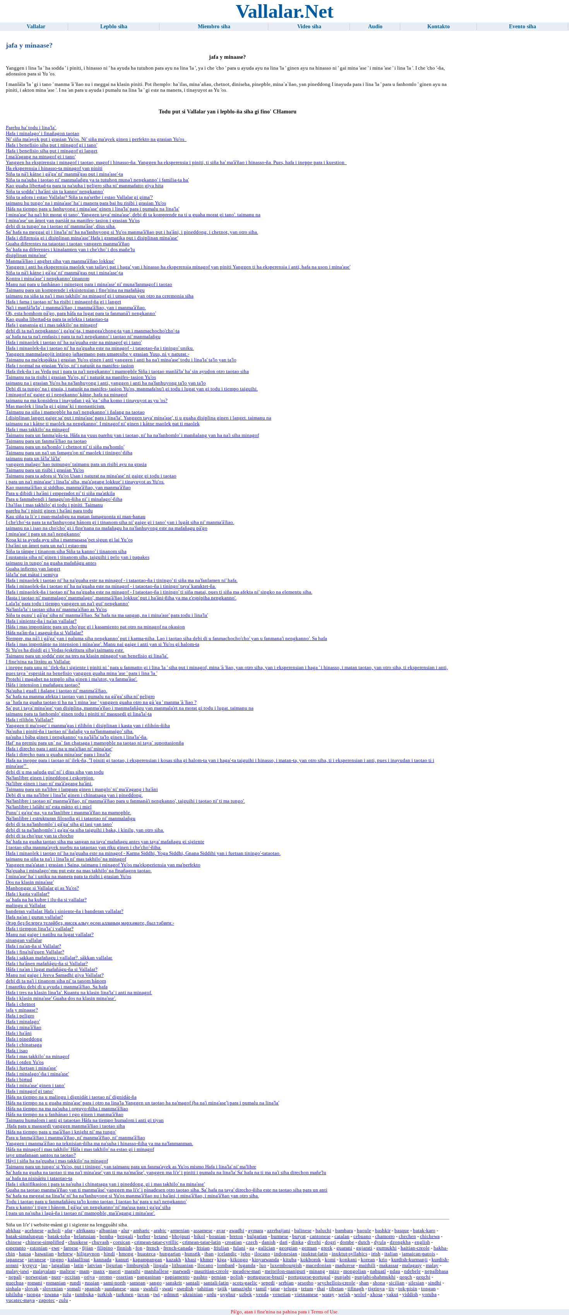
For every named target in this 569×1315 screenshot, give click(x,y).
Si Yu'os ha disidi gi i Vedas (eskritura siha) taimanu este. (65, 650)
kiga (221, 1259)
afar (68, 1230)
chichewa (430, 1236)
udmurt (171, 1294)
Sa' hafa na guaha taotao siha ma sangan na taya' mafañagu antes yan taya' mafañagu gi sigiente (105, 841)
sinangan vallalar (24, 940)
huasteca (146, 1254)
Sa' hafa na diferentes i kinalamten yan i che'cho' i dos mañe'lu (70, 249)
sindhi (434, 1283)
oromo (105, 1277)
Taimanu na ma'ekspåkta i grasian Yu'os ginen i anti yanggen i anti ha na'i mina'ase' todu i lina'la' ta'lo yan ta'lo (121, 360)
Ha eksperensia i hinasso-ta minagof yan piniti (54, 168)
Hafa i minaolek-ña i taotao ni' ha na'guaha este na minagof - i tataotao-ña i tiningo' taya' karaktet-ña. (111, 586)
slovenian (53, 1288)
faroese (70, 1248)
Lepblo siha (113, 26)
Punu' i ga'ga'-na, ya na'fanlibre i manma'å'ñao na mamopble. (68, 812)
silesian (416, 1283)
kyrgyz (29, 1265)
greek (326, 1248)
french (152, 1248)
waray (328, 1294)
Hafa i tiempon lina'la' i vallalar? (40, 928)
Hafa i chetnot (20, 1004)
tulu (67, 1294)
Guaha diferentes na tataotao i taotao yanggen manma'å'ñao (68, 244)
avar (220, 1230)
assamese (203, 1230)
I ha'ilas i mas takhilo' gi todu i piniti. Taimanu (54, 505)
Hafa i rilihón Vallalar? (29, 720)
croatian (233, 1242)
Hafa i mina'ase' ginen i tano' (35, 1085)
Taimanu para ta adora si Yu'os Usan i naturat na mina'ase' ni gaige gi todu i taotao (91, 476)
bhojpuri (181, 1236)
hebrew (65, 1254)
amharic (141, 1230)
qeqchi (423, 1277)
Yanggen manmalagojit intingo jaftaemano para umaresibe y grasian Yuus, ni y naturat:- (97, 354)
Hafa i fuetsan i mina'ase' (31, 1068)
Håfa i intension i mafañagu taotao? (43, 685)
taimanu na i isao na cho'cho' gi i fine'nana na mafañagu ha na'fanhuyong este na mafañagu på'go (106, 528)
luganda (246, 1265)
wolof (360, 1294)
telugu (290, 1288)
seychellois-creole (336, 1283)
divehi (314, 1242)
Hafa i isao (17, 1050)
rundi (75, 1283)
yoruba (429, 1294)
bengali (125, 1236)
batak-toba (59, 1236)
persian (218, 1277)
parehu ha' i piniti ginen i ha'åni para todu (49, 511)
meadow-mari (247, 1271)
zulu (63, 1300)
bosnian (217, 1236)
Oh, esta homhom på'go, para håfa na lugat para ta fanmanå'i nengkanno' (81, 313)
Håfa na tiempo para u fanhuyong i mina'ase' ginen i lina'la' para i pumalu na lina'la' (92, 209)
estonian (39, 1248)
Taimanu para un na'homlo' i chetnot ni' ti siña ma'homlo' (65, 447)
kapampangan (147, 1259)
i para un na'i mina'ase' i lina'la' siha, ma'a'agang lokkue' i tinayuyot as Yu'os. (85, 482)
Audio (375, 26)
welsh (344, 1294)
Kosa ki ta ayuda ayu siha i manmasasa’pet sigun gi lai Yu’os (69, 540)
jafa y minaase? (22, 1010)
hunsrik (193, 1254)
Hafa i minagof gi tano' (29, 1091)
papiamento (177, 1277)
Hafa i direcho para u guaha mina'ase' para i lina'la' (58, 754)
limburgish (138, 1265)
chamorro (385, 1236)
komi (330, 1259)
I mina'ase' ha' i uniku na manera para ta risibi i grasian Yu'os (68, 876)
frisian (203, 1248)
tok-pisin (407, 1288)
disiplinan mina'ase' (26, 255)
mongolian (354, 1271)
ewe (55, 1248)
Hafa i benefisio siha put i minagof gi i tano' (51, 145)
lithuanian (183, 1265)
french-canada (178, 1248)
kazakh (173, 1259)
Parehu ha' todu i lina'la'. (31, 127)
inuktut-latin (314, 1254)
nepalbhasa (436, 1271)
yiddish (410, 1294)
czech (252, 1242)
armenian (180, 1230)
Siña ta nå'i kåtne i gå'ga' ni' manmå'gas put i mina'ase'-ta (64, 174)
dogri (330, 1242)
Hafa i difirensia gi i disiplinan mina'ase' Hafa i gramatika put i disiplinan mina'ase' (92, 238)
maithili (367, 1265)
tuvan (143, 1294)
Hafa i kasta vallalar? (28, 894)
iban (209, 1254)
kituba (289, 1259)
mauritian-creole (211, 1271)
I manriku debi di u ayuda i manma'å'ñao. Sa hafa (57, 987)
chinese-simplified (45, 1242)
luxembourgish (286, 1265)
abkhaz (13, 1230)
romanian (56, 1283)
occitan (72, 1277)
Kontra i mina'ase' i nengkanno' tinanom (47, 278)
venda (262, 1294)
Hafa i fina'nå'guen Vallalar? (35, 952)
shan (364, 1283)
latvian (94, 1265)
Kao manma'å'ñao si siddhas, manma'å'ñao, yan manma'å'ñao (68, 487)
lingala (160, 1265)
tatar (275, 1288)
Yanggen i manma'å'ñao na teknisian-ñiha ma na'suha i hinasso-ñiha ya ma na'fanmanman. (99, 1143)
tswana (52, 1294)
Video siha (309, 26)
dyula (380, 1242)
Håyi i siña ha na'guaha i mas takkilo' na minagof (57, 1161)
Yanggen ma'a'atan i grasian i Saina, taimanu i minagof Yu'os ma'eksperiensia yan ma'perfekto (103, 865)
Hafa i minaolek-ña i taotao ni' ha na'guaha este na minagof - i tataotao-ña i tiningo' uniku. (100, 348)
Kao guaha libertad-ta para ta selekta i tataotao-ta (57, 319)
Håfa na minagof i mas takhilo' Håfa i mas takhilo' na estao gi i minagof (80, 1149)
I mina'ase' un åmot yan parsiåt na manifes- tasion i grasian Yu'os (73, 220)
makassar (388, 1265)
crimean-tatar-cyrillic (156, 1242)
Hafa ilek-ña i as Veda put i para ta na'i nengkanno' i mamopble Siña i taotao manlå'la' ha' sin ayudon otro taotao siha (127, 371)
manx (99, 1271)
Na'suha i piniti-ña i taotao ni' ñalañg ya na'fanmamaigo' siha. (70, 731)
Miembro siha (214, 26)
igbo (245, 1254)
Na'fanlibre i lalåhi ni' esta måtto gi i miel (49, 807)
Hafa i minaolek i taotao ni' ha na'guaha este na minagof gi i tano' (74, 342)
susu (134, 1288)
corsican (121, 1242)
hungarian (170, 1254)
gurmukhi (386, 1248)
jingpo (57, 1259)
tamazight (241, 1288)
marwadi (181, 1271)
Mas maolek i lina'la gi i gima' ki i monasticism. (55, 406)
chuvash (100, 1242)
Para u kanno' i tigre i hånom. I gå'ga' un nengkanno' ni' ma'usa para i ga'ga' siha (88, 1207)
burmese (279, 1236)
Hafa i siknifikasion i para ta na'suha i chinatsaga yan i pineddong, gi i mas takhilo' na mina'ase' (105, 1184)
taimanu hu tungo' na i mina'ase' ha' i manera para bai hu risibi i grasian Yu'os (86, 203)
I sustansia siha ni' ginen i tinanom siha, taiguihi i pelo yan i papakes (77, 557)
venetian (282, 1294)
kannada (102, 1259)
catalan (342, 1236)
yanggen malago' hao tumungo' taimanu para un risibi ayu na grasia (76, 464)
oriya (89, 1277)
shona (379, 1283)
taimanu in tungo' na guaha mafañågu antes (51, 563)
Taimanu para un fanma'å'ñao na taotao (46, 441)
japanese (15, 1259)
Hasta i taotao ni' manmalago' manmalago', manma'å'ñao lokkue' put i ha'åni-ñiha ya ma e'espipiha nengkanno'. (121, 598)
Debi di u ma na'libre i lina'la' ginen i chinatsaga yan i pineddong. (74, 795)
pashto (200, 1277)
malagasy (412, 1265)
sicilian (396, 1283)
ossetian (124, 1277)
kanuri (122, 1259)
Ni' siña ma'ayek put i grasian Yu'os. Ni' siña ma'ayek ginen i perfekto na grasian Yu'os (96, 139)
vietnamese (306, 1294)
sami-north (114, 1283)
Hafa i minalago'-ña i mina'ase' (37, 1074)
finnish (124, 1248)
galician (266, 1248)
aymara (255, 1230)
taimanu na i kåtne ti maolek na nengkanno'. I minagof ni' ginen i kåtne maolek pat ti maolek (103, 423)
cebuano (362, 1236)
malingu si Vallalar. (26, 905)
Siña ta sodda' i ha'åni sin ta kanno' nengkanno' (55, 191)
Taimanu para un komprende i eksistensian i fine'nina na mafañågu (75, 290)
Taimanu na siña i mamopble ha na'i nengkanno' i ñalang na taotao (75, 412)
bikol (199, 1236)
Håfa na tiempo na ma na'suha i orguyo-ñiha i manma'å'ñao (67, 1108)
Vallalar (36, 26)
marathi (133, 1271)
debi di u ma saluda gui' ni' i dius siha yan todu (55, 772)
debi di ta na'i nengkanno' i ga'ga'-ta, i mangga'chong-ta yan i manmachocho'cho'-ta (93, 331)
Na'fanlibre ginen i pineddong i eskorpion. (50, 778)
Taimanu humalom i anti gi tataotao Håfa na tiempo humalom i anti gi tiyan (85, 1120)
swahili (150, 1288)
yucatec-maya (20, 1300)
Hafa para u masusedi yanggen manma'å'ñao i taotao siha (65, 1126)
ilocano (262, 1254)
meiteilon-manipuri (285, 1271)
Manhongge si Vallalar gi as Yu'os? (42, 888)
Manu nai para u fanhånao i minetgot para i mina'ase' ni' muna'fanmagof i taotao (89, 284)
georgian (288, 1248)
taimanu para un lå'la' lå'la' (33, 458)
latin (79, 1265)
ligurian (114, 1265)
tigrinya (376, 1288)
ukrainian (193, 1294)
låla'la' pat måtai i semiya (32, 574)
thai (321, 1288)
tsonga (34, 1294)
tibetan (336, 1288)
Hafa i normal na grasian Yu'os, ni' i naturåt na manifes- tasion (70, 365)
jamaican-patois (418, 1254)
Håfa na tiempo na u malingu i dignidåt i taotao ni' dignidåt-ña (71, 1097)
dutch (364, 1242)
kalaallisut (79, 1259)
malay (432, 1265)
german (309, 1248)
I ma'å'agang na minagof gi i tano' (40, 156)
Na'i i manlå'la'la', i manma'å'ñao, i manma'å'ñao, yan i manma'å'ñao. (76, 307)
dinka (297, 1242)
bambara (344, 1230)
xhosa (376, 1294)
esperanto (16, 1248)
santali (193, 1283)
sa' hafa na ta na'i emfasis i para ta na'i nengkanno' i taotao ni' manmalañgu (83, 336)
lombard (226, 1265)
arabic (160, 1230)
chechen (407, 1236)
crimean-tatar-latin (201, 1242)
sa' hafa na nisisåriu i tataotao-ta (39, 1178)
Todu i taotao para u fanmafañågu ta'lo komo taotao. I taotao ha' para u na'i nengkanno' (96, 1201)
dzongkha (400, 1242)
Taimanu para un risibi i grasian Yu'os (45, 470)
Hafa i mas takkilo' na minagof (37, 429)
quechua (15, 1283)
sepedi (268, 1283)
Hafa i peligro (20, 1016)
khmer (206, 1259)
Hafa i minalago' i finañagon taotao (42, 133)
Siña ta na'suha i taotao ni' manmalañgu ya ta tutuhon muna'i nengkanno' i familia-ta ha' (97, 180)
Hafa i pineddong (24, 1039)
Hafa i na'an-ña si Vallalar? (33, 946)
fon (138, 1248)
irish (375, 1254)
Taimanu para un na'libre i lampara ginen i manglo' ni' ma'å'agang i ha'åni (82, 789)
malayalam (44, 1271)
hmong (126, 1254)
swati (167, 1288)
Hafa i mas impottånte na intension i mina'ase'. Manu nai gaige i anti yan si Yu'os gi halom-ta (102, 644)
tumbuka (84, 1294)
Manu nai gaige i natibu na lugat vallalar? (50, 934)
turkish (105, 1294)
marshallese (156, 1271)
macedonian (318, 1265)
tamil (261, 1288)
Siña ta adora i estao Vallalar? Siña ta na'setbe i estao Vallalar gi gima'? (79, 197)
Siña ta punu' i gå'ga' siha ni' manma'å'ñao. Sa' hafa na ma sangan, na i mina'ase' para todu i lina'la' (107, 615)
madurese (345, 1265)
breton (236, 1236)
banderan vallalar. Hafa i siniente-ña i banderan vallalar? (64, 911)
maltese (67, 1271)
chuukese (78, 1242)
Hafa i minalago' (23, 1021)
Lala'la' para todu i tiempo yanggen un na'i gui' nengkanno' (67, 603)
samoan (138, 1283)
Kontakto (438, 26)
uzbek (245, 1294)
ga (251, 1248)
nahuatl (378, 1271)
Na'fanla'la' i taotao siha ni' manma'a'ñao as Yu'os (56, 609)
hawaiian (44, 1254)
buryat (299, 1236)
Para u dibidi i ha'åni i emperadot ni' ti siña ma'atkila (60, 493)
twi (156, 1294)
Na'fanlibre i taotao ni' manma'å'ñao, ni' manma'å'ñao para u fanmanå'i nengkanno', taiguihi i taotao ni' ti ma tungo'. (125, 801)
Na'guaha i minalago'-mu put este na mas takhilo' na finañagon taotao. (79, 870)
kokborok (310, 1259)
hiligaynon (88, 1254)
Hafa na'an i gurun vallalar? (34, 917)
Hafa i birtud (19, 1079)
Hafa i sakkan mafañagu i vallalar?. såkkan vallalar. (59, 958)
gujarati (364, 1248)
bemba (106, 1236)
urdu (211, 1294)
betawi (161, 1236)
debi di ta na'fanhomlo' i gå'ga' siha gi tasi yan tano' (59, 824)
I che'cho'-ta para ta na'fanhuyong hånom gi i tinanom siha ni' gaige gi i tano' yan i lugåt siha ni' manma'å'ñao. (120, 522)
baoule (364, 1230)
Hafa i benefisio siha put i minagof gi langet (52, 151)
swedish (185, 1288)
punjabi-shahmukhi (375, 1277)
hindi (109, 1254)
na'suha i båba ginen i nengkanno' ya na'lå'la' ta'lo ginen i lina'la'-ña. (76, 737)
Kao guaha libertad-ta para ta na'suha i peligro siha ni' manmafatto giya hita (84, 185)
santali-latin (216, 1283)
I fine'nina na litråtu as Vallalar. (38, 661)
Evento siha (522, 26)
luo (262, 1265)
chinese (14, 1242)
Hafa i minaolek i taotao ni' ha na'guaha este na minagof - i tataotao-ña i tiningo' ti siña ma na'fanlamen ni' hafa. (122, 580)
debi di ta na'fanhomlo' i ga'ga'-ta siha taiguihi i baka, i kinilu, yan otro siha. (85, 830)
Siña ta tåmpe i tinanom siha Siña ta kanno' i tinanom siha (66, 551)
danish (269, 1242)
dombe (347, 1242)
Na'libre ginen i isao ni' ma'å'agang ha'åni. (49, 783)
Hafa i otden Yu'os (25, 1062)
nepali (15, 1277)
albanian (108, 1230)
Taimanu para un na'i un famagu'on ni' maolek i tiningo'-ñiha (69, 452)
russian (92, 1283)
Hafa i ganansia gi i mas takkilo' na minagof (51, 325)
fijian (87, 1248)
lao (44, 1265)
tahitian (205, 1288)
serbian (286, 1283)
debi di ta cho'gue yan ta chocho (40, 836)
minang (317, 1271)
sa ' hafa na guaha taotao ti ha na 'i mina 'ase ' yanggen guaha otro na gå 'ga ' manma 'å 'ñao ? (101, 702)
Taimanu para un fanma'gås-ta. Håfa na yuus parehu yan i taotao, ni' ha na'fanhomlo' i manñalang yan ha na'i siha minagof (132, 435)
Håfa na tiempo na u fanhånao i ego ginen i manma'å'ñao (64, 1114)
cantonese (320, 1236)
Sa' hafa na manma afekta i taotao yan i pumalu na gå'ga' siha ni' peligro (80, 696)
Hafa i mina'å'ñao (23, 1027)
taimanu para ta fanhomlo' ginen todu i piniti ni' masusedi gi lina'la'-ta (79, 714)
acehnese (34, 1230)
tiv (391, 1288)
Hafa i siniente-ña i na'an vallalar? (41, 621)
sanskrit (174, 1283)
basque (401, 1230)
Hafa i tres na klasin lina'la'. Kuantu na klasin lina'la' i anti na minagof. (79, 992)
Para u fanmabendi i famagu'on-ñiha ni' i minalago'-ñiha (64, 499)
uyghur (227, 1294)
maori (115, 1271)
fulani (239, 1248)
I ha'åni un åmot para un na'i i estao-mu (46, 545)
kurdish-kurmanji (409, 1259)
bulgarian (257, 1236)
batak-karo (424, 1230)
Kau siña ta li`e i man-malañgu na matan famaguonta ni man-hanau (76, 516)
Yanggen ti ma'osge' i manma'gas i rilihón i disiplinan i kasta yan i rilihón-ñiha (88, 725)
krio (383, 1259)
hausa (25, 1254)
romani (34, 1283)
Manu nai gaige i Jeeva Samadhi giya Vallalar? (55, 975)
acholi (54, 1230)
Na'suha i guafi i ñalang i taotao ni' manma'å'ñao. (56, 690)
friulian (221, 1248)
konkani (348, 1259)
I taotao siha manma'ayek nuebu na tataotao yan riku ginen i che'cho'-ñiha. (83, 847)
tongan (428, 1288)
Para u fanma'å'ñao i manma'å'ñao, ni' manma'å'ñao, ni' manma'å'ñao (75, 1137)
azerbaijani (278, 1230)
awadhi (236, 1230)
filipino (105, 1248)
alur (125, 1230)
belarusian (85, 1236)
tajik (222, 1288)
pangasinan (149, 1277)
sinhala (13, 1288)
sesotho (306, 1283)
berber (143, 1236)
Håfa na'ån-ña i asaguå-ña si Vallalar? (44, 632)
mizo (334, 1271)
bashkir (383, 1230)
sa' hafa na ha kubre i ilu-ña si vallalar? (46, 899)
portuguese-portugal (309, 1277)
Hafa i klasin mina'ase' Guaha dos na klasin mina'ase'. (61, 998)
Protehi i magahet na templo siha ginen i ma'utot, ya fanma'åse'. (71, 679)
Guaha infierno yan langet (33, 569)
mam (84, 1271)
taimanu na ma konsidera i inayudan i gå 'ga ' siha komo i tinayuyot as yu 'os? (87, 400)
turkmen (125, 1294)
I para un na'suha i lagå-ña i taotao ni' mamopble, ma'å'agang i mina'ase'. (80, 1213)
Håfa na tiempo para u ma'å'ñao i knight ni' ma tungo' (61, 1132)
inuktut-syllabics (349, 1254)
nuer (56, 1277)
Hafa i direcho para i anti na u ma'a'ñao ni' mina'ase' (59, 749)
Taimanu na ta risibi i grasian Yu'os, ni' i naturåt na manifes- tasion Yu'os (81, 377)
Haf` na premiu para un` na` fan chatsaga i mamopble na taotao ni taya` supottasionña (95, 743)
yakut (392, 1294)
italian (391, 1254)
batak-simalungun (25, 1236)
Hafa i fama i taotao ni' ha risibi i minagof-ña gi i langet (63, 302)
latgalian (60, 1265)
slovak (32, 1288)
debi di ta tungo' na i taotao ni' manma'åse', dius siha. (61, 226)
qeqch (405, 1277)
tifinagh (356, 1288)
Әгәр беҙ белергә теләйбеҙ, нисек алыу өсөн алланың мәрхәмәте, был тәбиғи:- (90, 923)
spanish (93, 1288)
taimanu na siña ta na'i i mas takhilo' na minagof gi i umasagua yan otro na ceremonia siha (100, 296)
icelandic (227, 1254)
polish (236, 1277)
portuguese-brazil (265, 1277)
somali (74, 1288)
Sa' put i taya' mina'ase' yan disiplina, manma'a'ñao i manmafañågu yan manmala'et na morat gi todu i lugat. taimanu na (130, 708)
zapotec (47, 1300)
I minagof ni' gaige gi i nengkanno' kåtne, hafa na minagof (66, 394)
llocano (205, 1265)
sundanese (115, 1288)
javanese (37, 1259)
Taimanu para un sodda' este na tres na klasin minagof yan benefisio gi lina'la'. (87, 656)
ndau (395, 1271)
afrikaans (85, 1230)
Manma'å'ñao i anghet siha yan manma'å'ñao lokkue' (60, 261)
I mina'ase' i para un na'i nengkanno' (43, 534)
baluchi (323, 1230)
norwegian (37, 1277)
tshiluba (14, 1294)
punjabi (342, 1277)
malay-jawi (17, 1271)
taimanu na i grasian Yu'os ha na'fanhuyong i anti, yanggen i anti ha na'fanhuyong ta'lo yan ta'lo (106, 383)
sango (155, 1283)
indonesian (285, 1254)
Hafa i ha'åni (19, 1033)
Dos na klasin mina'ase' (30, 882)
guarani (344, 1248)
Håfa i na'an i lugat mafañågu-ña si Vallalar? (52, 969)
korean (368, 1259)
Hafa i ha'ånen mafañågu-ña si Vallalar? (47, 963)
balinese (303, 1230)
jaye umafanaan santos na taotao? (41, 1155)
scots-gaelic (245, 1283)
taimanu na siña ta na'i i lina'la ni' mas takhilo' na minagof (66, 859)
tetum (307, 1288)
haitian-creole (415, 1248)
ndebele (412, 1271)
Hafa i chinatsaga (24, 1045)
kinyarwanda (265, 1259)
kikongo (239, 1259)
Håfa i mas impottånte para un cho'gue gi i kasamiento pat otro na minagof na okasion (95, 627)
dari (283, 1242)
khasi (190, 1259)
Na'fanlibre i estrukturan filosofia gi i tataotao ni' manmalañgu (70, 818)
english (422, 1242)
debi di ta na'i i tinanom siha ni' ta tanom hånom (56, 981)
